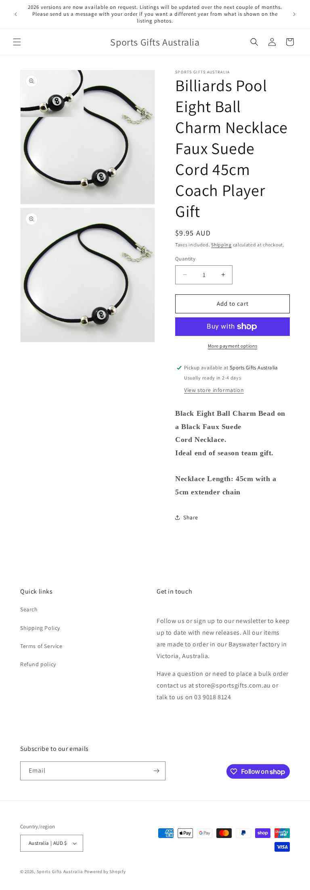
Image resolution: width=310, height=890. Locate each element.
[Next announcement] (294, 14)
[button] (17, 42)
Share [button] (190, 517)
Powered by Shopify (105, 871)
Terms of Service (41, 646)
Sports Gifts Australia (60, 871)
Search (29, 609)
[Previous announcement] (16, 14)
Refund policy (38, 664)
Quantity (185, 258)
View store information (214, 390)
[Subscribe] (156, 770)
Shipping (221, 245)
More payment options (233, 346)
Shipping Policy (40, 628)
